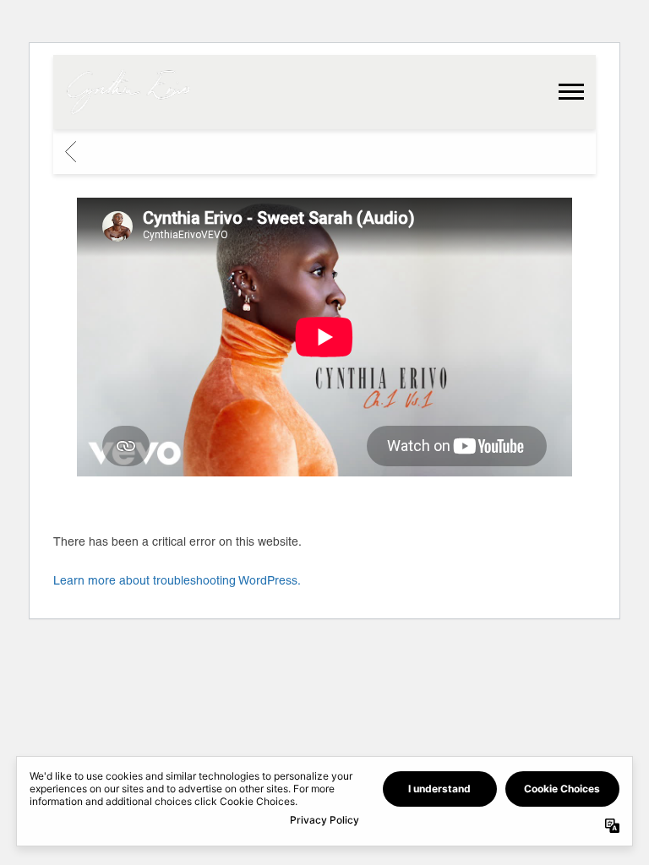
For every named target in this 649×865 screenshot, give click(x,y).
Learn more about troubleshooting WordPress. (177, 580)
